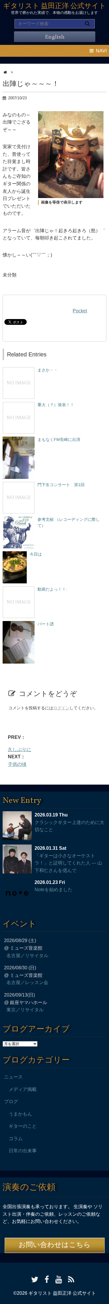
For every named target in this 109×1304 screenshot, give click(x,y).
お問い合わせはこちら (55, 1245)
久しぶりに (19, 749)
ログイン (61, 708)
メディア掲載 (23, 1089)
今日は (36, 554)
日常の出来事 (23, 1150)
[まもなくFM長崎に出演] (19, 439)
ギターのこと (23, 1126)
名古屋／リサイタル (27, 955)
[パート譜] (19, 624)
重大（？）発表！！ (55, 404)
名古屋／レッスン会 (27, 982)
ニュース (13, 1076)
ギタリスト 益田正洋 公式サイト (54, 6)
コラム (16, 1138)
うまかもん (20, 1113)
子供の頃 (17, 764)
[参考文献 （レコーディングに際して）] (19, 519)
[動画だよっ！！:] (19, 589)
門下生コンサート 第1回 (61, 484)
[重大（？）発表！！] (19, 404)
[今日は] (15, 554)
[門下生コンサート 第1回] (19, 484)
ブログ (11, 1101)
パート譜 (45, 624)
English (55, 37)
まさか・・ (47, 370)
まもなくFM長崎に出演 (58, 439)
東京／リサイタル (25, 1009)
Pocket (80, 310)
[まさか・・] (19, 370)
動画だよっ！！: (52, 589)
